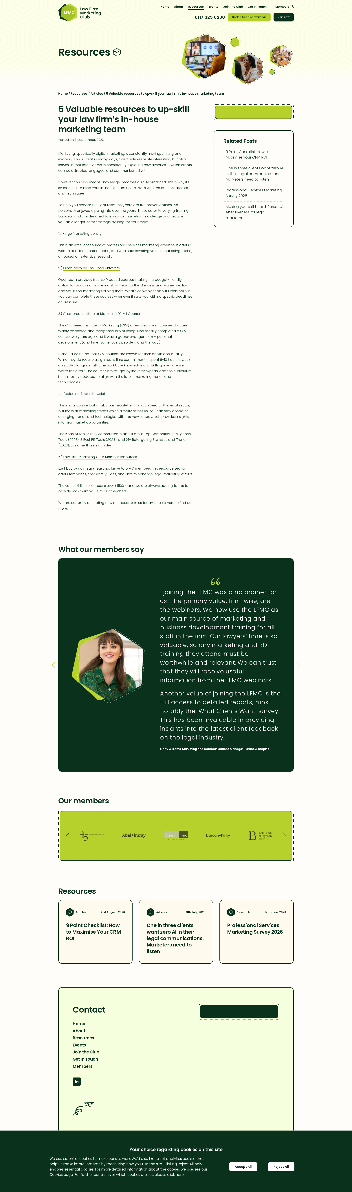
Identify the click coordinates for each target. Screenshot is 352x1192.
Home (164, 7)
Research (243, 912)
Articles (97, 93)
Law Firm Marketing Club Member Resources (100, 457)
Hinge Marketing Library (82, 233)
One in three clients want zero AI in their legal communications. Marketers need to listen (254, 174)
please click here (169, 1174)
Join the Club (233, 7)
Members (82, 1066)
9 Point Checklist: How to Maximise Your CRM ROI (247, 154)
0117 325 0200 (210, 17)
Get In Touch (257, 7)
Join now (283, 17)
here (170, 502)
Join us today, (142, 502)
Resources (196, 7)
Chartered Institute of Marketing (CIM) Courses (102, 313)
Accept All (243, 1166)
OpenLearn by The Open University (91, 268)
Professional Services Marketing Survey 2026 (254, 193)
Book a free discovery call (249, 17)
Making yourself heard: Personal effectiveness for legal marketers (254, 212)
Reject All (281, 1166)
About (178, 7)
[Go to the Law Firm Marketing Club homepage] (79, 13)
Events (213, 7)
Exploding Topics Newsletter (86, 393)
